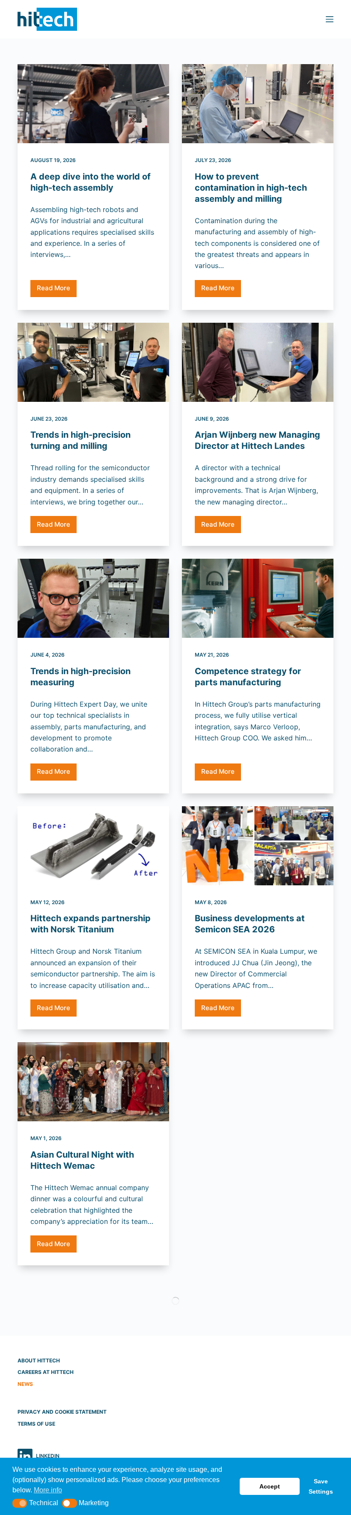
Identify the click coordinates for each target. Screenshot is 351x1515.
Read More (57, 290)
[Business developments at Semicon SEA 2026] (257, 845)
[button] (19, 1503)
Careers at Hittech (46, 1372)
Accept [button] (269, 1486)
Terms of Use (36, 1424)
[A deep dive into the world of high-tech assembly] (93, 103)
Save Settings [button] (321, 1486)
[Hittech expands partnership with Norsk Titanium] (93, 845)
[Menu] (329, 19)
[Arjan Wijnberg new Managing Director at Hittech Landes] (257, 362)
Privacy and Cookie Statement (62, 1412)
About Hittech (39, 1360)
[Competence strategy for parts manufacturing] (257, 598)
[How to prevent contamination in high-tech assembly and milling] (257, 103)
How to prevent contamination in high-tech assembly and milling (251, 187)
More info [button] (48, 1490)
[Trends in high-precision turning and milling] (93, 362)
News (25, 1384)
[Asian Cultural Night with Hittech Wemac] (93, 1081)
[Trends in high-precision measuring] (93, 598)
